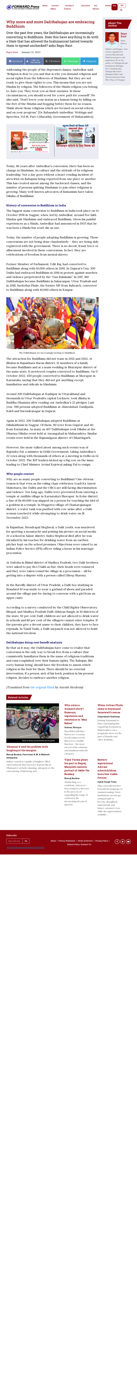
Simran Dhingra (72, 727)
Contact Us (86, 845)
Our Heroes (96, 7)
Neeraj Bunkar (72, 778)
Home (44, 6)
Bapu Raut (12, 52)
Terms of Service (85, 841)
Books (108, 6)
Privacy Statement (67, 841)
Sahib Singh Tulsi (107, 781)
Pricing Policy (101, 841)
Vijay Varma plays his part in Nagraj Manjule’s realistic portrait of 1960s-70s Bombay (76, 767)
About (53, 841)
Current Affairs (54, 7)
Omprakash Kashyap (109, 716)
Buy (114, 6)
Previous (9, 140)
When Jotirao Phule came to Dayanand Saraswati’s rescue (110, 709)
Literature (85, 6)
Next (49, 140)
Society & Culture (69, 7)
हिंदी (122, 5)
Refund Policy (73, 845)
